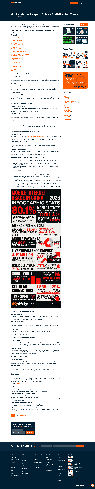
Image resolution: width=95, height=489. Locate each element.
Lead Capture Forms (37, 464)
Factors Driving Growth (17, 40)
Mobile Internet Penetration (17, 65)
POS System (13, 473)
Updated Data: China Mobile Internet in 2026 (20, 54)
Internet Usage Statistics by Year (18, 61)
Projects (60, 2)
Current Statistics (16, 39)
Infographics (67, 118)
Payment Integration (25, 465)
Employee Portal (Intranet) (15, 459)
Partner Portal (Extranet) (15, 460)
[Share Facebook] (77, 485)
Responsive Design (49, 459)
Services (54, 2)
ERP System (13, 462)
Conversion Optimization (38, 465)
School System (13, 467)
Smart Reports (24, 471)
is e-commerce (36, 136)
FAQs (12, 70)
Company (65, 2)
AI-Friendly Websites (37, 460)
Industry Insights (67, 110)
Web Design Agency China (21, 383)
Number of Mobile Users (17, 44)
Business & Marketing (69, 116)
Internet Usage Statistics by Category (19, 48)
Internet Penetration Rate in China (18, 37)
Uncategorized (67, 111)
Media (59, 478)
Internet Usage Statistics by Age (17, 55)
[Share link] (82, 485)
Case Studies (67, 115)
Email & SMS (24, 468)
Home (12, 11)
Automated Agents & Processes (26, 458)
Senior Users (15, 59)
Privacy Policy (31, 485)
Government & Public (61, 460)
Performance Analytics (26, 473)
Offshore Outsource (68, 98)
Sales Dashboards (25, 470)
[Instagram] (79, 485)
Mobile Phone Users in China (17, 43)
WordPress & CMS (49, 460)
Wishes (65, 96)
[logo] (16, 3)
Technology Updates (68, 109)
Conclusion (13, 69)
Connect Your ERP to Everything (27, 463)
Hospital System (13, 465)
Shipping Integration (25, 466)
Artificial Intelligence (68, 114)
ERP (65, 95)
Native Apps (48, 462)
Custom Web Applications (50, 457)
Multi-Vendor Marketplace (15, 475)
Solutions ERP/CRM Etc (69, 101)
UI (64, 106)
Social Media (67, 119)
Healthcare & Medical (61, 469)
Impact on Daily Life (16, 67)
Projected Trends (16, 63)
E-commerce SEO (37, 459)
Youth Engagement (16, 56)
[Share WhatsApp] (81, 485)
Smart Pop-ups (36, 467)
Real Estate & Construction (60, 458)
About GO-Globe (61, 473)
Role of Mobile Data (16, 45)
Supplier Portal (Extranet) (15, 457)
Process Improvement (49, 470)
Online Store (13, 470)
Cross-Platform (48, 465)
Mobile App (66, 104)
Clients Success (67, 100)
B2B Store (12, 472)
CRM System (13, 464)
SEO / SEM (66, 107)
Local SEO (36, 457)
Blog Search (84, 24)
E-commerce (67, 112)
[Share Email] (83, 485)
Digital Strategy (48, 467)
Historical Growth (16, 62)
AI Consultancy (24, 460)
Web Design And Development (70, 102)
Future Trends (15, 47)
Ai (64, 105)
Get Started (60, 480)
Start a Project (74, 2)
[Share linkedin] (76, 485)
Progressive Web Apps (50, 464)
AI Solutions (36, 2)
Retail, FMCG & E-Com (61, 466)
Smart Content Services (38, 462)
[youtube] (80, 485)
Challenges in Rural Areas (18, 41)
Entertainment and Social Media (19, 51)
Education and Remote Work (18, 52)
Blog (15, 11)
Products (29, 2)
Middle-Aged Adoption (17, 58)
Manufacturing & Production (60, 464)
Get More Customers (45, 2)
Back (13, 415)
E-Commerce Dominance (17, 50)
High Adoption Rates (16, 66)
